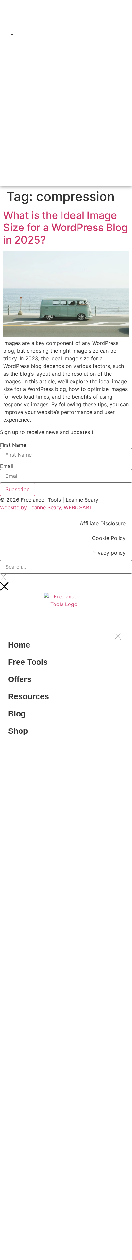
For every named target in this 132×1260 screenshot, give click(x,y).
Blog (17, 716)
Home (19, 647)
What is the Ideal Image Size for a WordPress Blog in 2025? (65, 230)
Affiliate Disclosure (103, 526)
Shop (18, 733)
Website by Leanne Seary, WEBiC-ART (46, 510)
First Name (13, 447)
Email (6, 468)
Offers (19, 681)
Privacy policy (108, 555)
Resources (28, 698)
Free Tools (28, 664)
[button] (91, 28)
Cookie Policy (109, 540)
